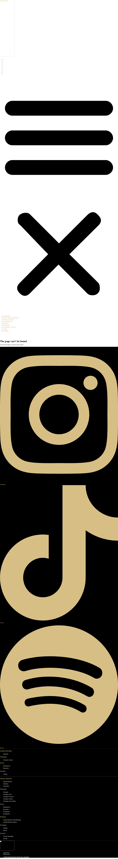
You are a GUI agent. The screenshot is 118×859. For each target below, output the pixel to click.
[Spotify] (59, 745)
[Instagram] (59, 482)
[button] (59, 195)
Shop (5, 72)
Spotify (2, 748)
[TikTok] (59, 620)
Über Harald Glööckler (11, 61)
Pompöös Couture (9, 70)
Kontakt (6, 74)
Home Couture (8, 63)
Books (5, 66)
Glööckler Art (7, 65)
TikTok (2, 622)
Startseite (6, 59)
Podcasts (6, 68)
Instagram (2, 484)
